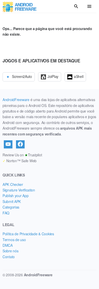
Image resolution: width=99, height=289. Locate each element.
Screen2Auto (22, 76)
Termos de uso (14, 239)
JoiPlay (52, 76)
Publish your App (16, 195)
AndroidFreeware (16, 99)
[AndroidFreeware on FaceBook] (20, 144)
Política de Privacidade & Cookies (28, 233)
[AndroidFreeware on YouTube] (8, 144)
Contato (9, 256)
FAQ (6, 212)
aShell (78, 76)
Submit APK (12, 201)
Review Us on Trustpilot (22, 154)
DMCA (8, 245)
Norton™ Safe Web (20, 160)
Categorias (11, 207)
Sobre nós (10, 250)
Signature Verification (19, 189)
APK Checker (13, 184)
